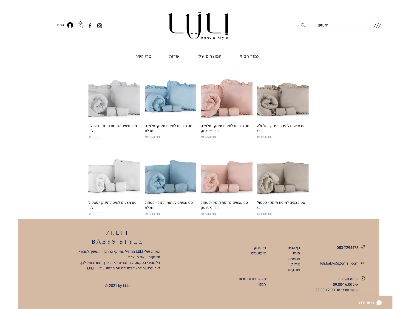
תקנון (262, 284)
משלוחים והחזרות (252, 279)
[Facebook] (90, 26)
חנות (296, 253)
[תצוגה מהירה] (283, 94)
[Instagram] (99, 26)
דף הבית (294, 248)
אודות (295, 264)
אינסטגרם (258, 253)
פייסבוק (260, 248)
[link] (80, 24)
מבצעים (294, 259)
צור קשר (293, 270)
